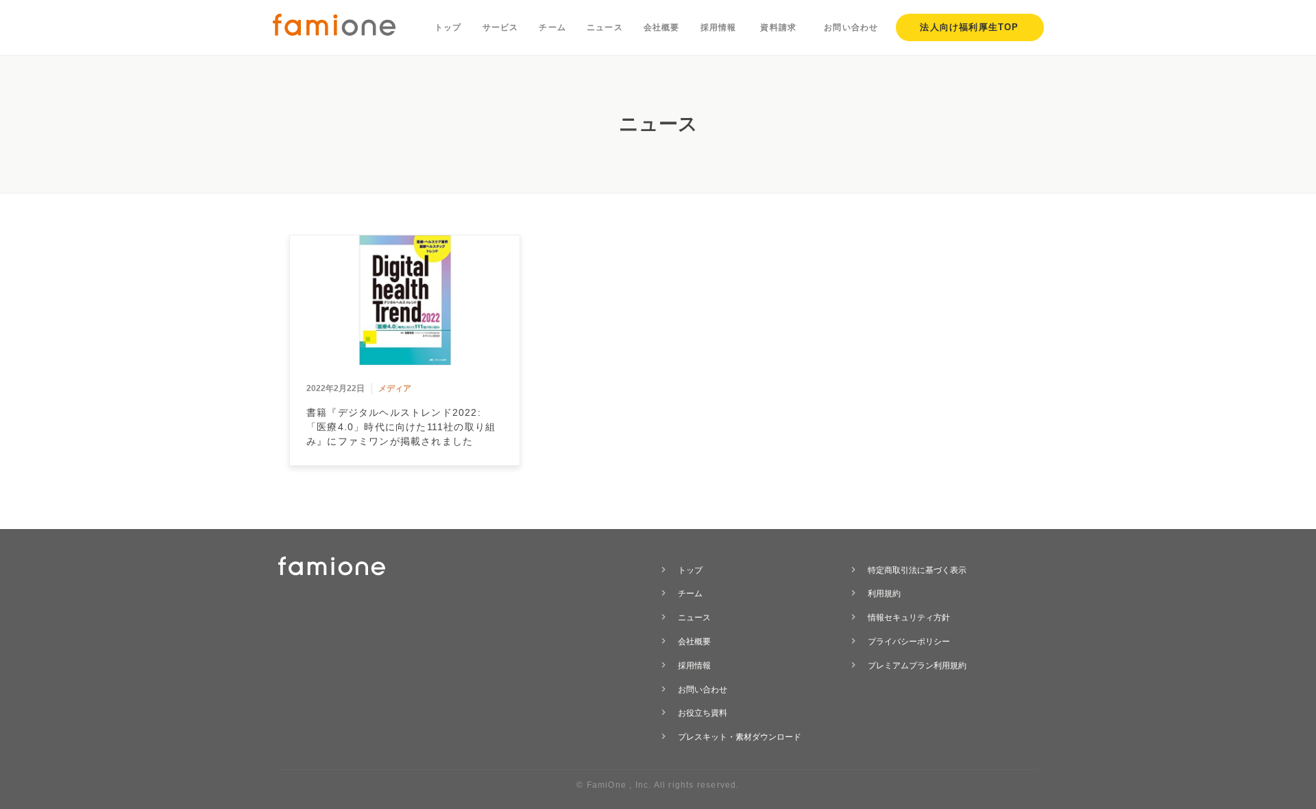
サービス (501, 27)
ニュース (605, 27)
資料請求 (778, 27)
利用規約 (884, 593)
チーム (552, 27)
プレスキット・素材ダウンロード (739, 737)
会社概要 (662, 27)
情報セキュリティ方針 (909, 617)
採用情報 (718, 27)
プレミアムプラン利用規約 (917, 665)
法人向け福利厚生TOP (969, 27)
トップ (448, 27)
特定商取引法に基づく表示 (917, 570)
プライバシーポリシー (909, 641)
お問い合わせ (851, 27)
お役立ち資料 (702, 713)
